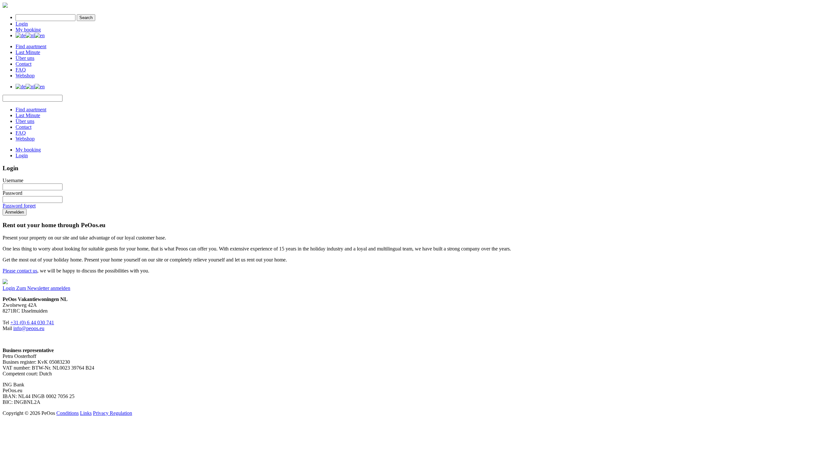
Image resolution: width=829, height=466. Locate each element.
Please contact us (20, 270)
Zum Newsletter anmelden (43, 288)
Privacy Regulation (112, 413)
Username (13, 180)
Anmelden (14, 212)
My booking (28, 29)
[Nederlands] (30, 35)
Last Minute (28, 52)
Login (22, 24)
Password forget (19, 205)
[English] (40, 35)
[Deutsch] (21, 35)
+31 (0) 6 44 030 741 (32, 322)
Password (12, 193)
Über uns (25, 58)
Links (86, 413)
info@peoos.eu (28, 328)
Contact (23, 64)
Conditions (67, 413)
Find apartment (31, 46)
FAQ (21, 69)
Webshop (25, 75)
